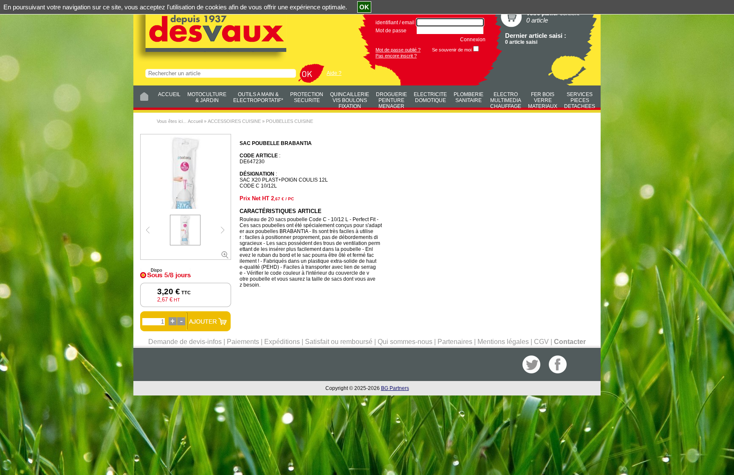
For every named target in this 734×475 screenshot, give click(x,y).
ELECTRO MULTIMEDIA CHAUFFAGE (505, 99)
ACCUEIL (169, 94)
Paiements (243, 341)
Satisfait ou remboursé (339, 341)
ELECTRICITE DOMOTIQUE (430, 97)
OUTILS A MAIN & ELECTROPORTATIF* (258, 97)
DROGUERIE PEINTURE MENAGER (391, 99)
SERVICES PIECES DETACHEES (579, 99)
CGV (541, 341)
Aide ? (334, 73)
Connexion (473, 40)
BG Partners (395, 388)
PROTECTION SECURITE (306, 97)
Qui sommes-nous (405, 341)
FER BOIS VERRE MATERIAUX (542, 99)
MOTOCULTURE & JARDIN (206, 97)
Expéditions (282, 341)
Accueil (195, 121)
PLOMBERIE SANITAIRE (468, 97)
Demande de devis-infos (185, 341)
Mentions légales (503, 341)
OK (364, 7)
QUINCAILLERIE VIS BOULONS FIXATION (349, 99)
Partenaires (455, 341)
